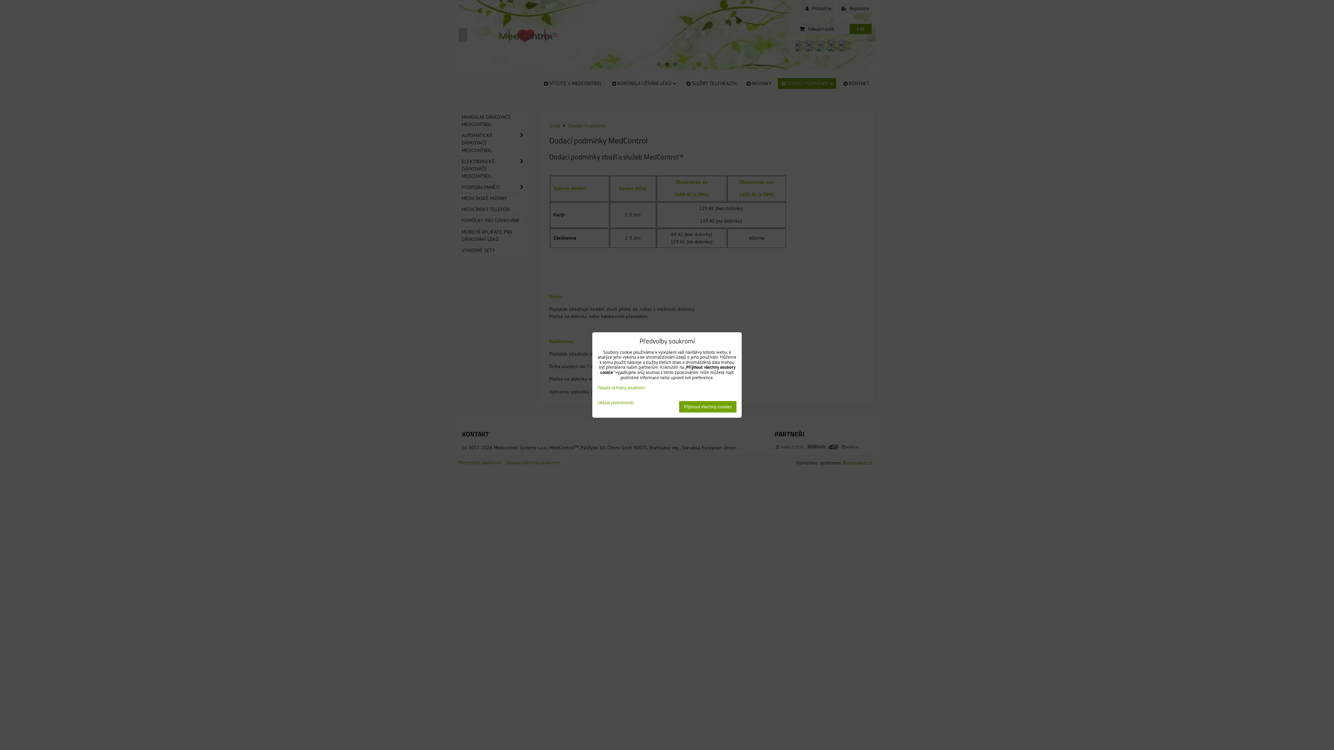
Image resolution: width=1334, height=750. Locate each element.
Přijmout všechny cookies (708, 407)
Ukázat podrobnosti (616, 403)
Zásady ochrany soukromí (621, 388)
